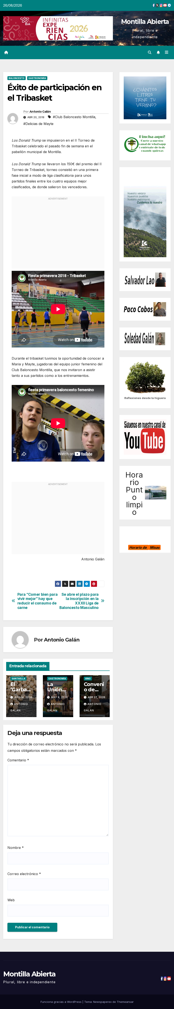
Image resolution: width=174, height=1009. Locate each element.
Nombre (15, 847)
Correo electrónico (24, 874)
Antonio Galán (40, 111)
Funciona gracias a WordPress (61, 1001)
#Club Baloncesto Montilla (74, 117)
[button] (149, 52)
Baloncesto (16, 78)
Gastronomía (37, 78)
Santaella (18, 678)
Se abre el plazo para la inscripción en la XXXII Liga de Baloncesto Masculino (79, 601)
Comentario (18, 760)
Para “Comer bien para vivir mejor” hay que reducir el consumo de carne (37, 601)
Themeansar (125, 1001)
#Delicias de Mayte (38, 124)
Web (11, 900)
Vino (88, 678)
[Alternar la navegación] (166, 52)
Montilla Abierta (145, 22)
